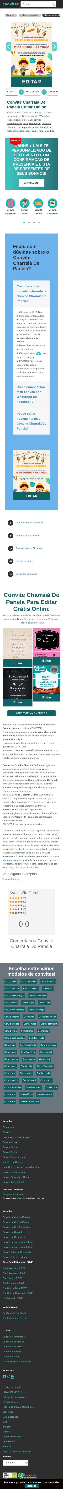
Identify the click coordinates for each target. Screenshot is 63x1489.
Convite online (10, 1003)
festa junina (46, 127)
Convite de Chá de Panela (16, 1222)
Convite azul (9, 1073)
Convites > (11, 15)
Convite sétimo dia (49, 1024)
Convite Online (10, 1147)
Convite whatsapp (37, 1010)
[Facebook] (4, 1376)
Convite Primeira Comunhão (17, 1252)
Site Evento (32, 92)
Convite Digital (10, 1152)
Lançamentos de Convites (16, 1137)
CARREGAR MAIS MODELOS (31, 713)
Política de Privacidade (14, 1397)
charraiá (11, 127)
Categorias (8, 1127)
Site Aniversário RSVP (14, 1268)
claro (21, 131)
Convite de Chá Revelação (16, 1227)
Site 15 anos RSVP (12, 1278)
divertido (49, 131)
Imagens (7, 1426)
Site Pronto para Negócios (16, 1318)
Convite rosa (10, 1094)
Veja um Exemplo (11, 879)
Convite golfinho (28, 1052)
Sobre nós (8, 1370)
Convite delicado (36, 1038)
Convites (7, 1121)
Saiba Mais (17, 644)
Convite (11, 92)
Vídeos (6, 1431)
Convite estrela (43, 1073)
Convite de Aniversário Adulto (17, 1242)
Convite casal (46, 1052)
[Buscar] (53, 4)
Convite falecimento (47, 1017)
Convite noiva (10, 1052)
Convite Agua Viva (45, 1066)
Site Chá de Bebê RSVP (15, 1288)
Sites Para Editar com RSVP (18, 1262)
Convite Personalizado (14, 1157)
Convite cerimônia (28, 1045)
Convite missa (30, 1024)
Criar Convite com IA (13, 1436)
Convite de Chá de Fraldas (16, 1217)
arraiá (35, 127)
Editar (17, 663)
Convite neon (46, 1080)
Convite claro (44, 1031)
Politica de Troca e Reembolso (18, 1407)
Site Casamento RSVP (14, 1273)
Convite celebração (37, 996)
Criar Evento (9, 1441)
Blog (5, 1421)
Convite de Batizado (13, 1232)
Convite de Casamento (14, 1237)
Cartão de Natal (11, 1356)
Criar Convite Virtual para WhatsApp (21, 1167)
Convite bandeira (44, 1094)
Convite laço (44, 1003)
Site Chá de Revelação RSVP (18, 1293)
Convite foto (48, 989)
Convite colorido (48, 981)
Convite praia (29, 1059)
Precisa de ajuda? (12, 1387)
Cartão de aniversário (14, 1336)
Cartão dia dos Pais (13, 1346)
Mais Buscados (10, 1416)
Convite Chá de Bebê (13, 1182)
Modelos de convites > (30, 15)
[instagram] (8, 1376)
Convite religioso (11, 1024)
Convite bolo (10, 1101)
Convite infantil (29, 1080)
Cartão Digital (10, 1307)
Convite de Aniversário (14, 1172)
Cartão (6, 1330)
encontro (46, 123)
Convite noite (26, 1066)
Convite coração (11, 989)
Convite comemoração (14, 996)
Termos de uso (10, 1402)
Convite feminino (30, 989)
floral (41, 131)
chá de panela (24, 127)
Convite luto (29, 1017)
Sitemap (7, 1446)
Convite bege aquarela (14, 1038)
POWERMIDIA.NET (12, 1392)
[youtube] (12, 1376)
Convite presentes (28, 981)
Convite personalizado (14, 1010)
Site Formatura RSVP (14, 1283)
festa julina (12, 131)
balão (35, 131)
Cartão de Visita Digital (14, 1313)
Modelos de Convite (13, 1162)
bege (28, 131)
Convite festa (10, 981)
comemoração (14, 123)
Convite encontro (11, 1017)
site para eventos (11, 860)
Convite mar (44, 1059)
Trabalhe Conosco (13, 1189)
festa (25, 123)
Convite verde (26, 1073)
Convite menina (11, 1080)
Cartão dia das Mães (13, 1341)
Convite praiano (11, 1059)
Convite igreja (27, 1031)
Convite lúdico (26, 1094)
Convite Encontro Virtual (15, 1257)
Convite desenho (33, 1087)
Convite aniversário (12, 1087)
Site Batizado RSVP (13, 1298)
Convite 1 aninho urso (29, 1101)
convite (37, 120)
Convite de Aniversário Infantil (18, 1247)
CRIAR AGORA (31, 182)
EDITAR (31, 82)
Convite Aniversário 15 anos (17, 1177)
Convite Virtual (10, 1142)
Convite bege (51, 1087)
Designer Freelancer (23, 1196)
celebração (35, 123)
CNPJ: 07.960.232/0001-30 (17, 1451)
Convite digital (28, 1003)
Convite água (10, 1066)
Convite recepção (48, 1045)
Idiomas (7, 1456)
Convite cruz (9, 1045)
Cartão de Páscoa (12, 1351)
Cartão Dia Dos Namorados (17, 1361)
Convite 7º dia (10, 1031)
